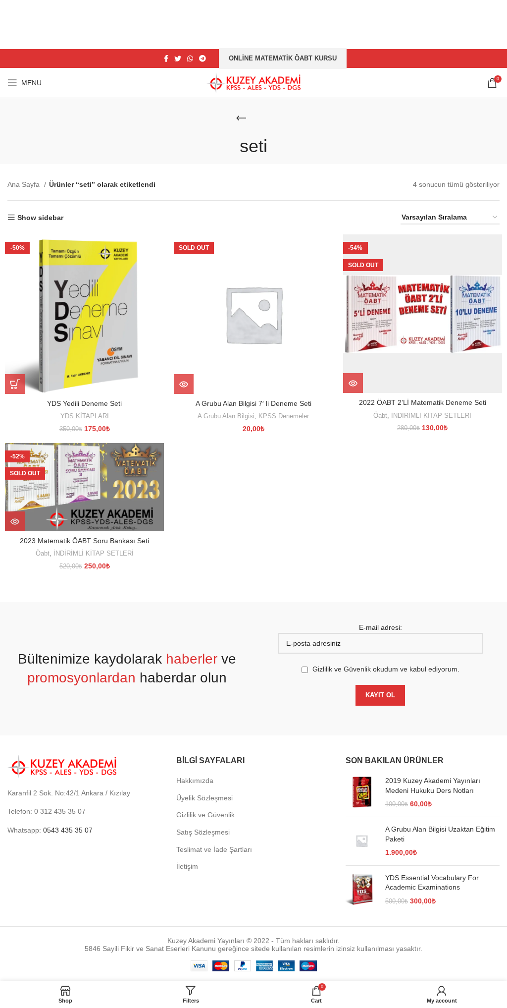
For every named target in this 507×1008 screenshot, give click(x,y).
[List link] (84, 811)
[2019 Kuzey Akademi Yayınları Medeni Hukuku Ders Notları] (362, 792)
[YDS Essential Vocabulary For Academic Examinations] (362, 889)
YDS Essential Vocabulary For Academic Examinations (432, 883)
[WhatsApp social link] (190, 58)
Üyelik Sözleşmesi (204, 798)
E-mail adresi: (380, 627)
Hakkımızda (194, 780)
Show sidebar (40, 217)
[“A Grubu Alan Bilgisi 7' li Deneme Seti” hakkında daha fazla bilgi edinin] (184, 384)
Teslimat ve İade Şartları (214, 849)
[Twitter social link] (177, 58)
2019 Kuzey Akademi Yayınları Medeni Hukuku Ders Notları (432, 785)
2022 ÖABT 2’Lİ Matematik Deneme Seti (422, 402)
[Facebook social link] (166, 58)
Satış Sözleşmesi (203, 832)
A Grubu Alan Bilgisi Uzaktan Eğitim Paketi (440, 834)
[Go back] (241, 118)
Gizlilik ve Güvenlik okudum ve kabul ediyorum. (385, 669)
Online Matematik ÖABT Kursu (283, 58)
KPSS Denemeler (283, 416)
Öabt (380, 415)
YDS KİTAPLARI (84, 416)
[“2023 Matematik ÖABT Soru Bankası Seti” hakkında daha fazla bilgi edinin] (15, 521)
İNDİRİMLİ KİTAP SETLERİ (431, 415)
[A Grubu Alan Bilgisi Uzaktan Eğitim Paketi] (362, 841)
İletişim (187, 866)
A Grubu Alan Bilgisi (226, 416)
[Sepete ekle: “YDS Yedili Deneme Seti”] (15, 384)
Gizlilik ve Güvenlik (205, 815)
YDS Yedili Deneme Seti (84, 403)
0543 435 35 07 (68, 830)
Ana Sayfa (24, 184)
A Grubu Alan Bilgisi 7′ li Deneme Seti (253, 403)
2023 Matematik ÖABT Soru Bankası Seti (84, 541)
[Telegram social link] (202, 58)
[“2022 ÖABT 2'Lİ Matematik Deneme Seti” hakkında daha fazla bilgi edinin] (353, 383)
